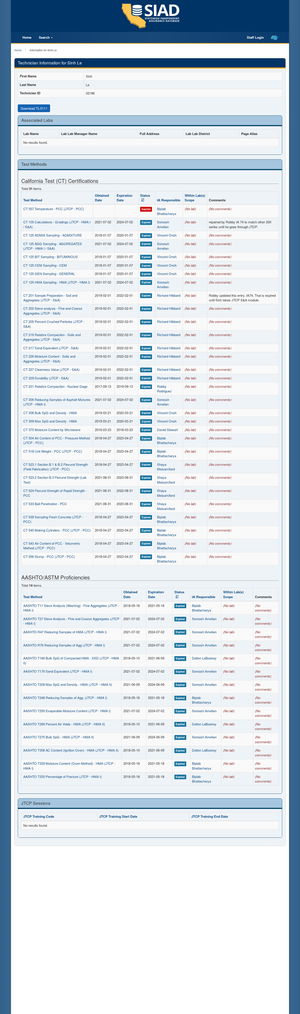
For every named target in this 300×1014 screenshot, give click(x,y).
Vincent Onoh (167, 235)
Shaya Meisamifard (166, 466)
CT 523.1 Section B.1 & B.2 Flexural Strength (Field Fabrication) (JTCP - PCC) (55, 466)
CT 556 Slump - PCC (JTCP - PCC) (49, 556)
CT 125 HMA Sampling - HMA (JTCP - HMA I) (56, 282)
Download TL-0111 (34, 108)
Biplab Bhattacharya (166, 211)
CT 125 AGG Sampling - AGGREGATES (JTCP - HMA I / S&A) (52, 246)
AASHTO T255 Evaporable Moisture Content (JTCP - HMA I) (67, 710)
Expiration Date (124, 197)
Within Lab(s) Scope (195, 197)
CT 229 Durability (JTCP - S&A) (46, 378)
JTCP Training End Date (209, 816)
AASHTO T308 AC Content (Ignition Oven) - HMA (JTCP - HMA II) (71, 750)
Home (26, 37)
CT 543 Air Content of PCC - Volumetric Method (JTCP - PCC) (51, 545)
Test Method (32, 200)
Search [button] (45, 37)
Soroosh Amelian (163, 224)
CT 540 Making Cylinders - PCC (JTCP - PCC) (57, 530)
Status (145, 195)
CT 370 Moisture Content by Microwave (51, 429)
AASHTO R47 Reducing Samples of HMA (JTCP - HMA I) (65, 632)
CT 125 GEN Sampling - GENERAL (49, 273)
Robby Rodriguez (164, 388)
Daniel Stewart (167, 429)
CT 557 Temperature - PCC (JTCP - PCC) (53, 208)
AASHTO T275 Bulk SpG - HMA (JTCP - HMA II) (58, 737)
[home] (274, 37)
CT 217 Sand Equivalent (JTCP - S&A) (51, 348)
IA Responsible (168, 200)
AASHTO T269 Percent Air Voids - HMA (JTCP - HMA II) (64, 724)
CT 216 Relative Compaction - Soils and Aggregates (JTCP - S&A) (52, 337)
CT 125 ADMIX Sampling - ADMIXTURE (52, 235)
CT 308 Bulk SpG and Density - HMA (50, 412)
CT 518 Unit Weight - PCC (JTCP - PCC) (52, 451)
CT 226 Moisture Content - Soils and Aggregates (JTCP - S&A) (49, 358)
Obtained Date (102, 197)
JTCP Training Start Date (118, 816)
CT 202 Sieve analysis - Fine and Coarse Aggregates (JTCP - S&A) (52, 310)
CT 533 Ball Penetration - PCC (45, 503)
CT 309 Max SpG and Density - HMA (50, 421)
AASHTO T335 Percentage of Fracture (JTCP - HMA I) (62, 776)
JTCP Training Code (38, 816)
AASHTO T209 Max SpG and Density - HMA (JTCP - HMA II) (67, 684)
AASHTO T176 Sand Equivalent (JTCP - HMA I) (57, 671)
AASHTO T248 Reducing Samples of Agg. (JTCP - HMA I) (65, 697)
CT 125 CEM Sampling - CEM (45, 265)
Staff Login (255, 37)
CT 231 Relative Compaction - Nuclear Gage (55, 386)
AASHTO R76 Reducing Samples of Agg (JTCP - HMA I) (64, 645)
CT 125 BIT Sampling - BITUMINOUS (50, 256)
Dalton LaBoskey (204, 658)
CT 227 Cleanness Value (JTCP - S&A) (51, 369)
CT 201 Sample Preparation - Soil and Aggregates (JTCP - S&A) (50, 297)
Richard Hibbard (168, 295)
